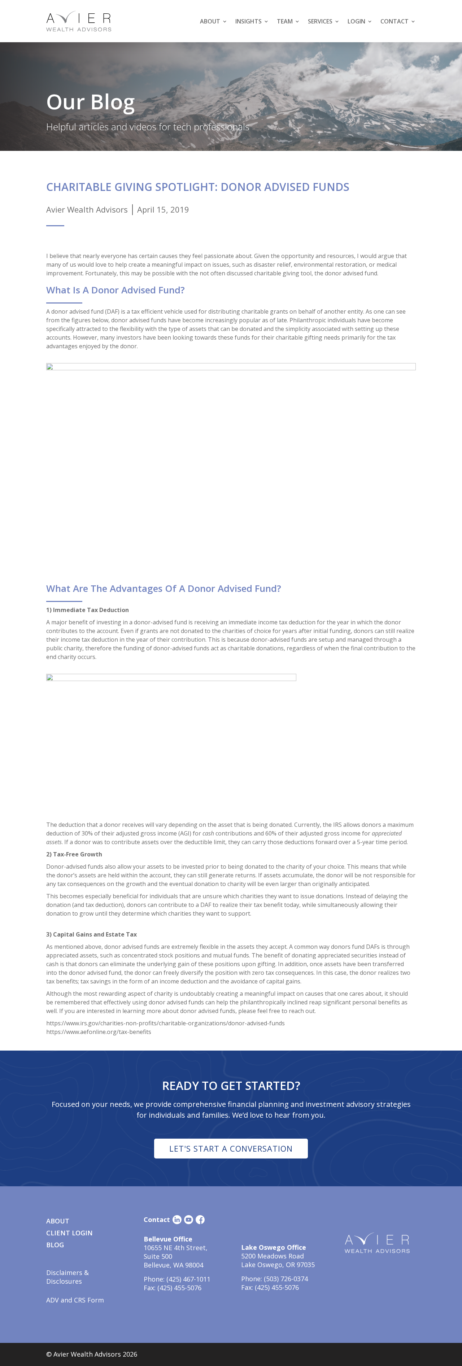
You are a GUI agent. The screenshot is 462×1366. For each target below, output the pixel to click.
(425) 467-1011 (188, 1279)
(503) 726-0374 (286, 1278)
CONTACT (394, 21)
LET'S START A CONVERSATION (231, 1148)
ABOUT (57, 1221)
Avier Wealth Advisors (87, 209)
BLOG (55, 1244)
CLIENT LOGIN (69, 1232)
